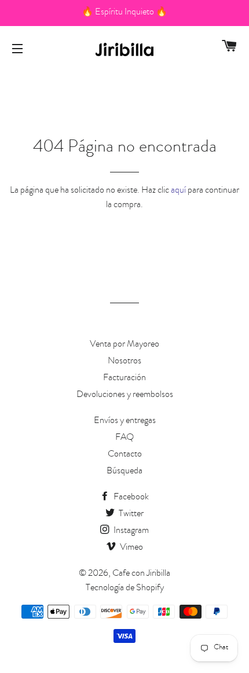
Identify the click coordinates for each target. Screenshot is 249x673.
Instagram (130, 531)
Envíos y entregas (125, 421)
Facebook (130, 497)
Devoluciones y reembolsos (124, 395)
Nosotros (124, 361)
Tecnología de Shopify (125, 588)
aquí (178, 191)
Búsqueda (124, 471)
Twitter (130, 514)
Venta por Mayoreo (124, 345)
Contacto (125, 454)
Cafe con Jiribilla (141, 574)
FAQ (124, 438)
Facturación (124, 378)
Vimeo (130, 548)
